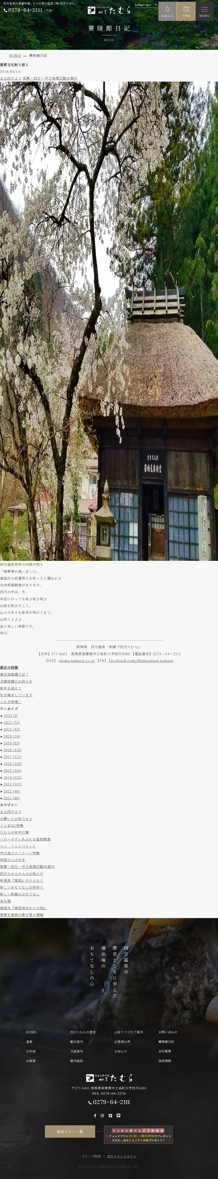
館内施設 (76, 1061)
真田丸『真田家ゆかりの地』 (23, 907)
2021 (12, 729)
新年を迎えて (11, 688)
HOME (31, 1032)
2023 (11, 715)
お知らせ (120, 1051)
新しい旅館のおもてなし (20, 894)
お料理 (31, 1051)
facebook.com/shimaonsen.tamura (140, 660)
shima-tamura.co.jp (77, 660)
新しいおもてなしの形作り (21, 887)
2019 (12, 743)
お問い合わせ (168, 1032)
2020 (12, 736)
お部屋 (31, 1061)
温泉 (29, 1041)
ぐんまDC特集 (12, 825)
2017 (13, 756)
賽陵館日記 (166, 1041)
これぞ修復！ (11, 701)
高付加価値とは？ (14, 674)
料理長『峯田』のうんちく (21, 880)
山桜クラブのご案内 (128, 1032)
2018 (13, 749)
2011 (12, 797)
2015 (13, 770)
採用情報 (164, 1061)
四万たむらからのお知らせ (21, 873)
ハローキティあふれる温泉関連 (25, 839)
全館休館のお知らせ (16, 681)
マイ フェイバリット (18, 846)
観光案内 (76, 1041)
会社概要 (164, 1051)
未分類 (5, 901)
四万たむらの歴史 (83, 1032)
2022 (12, 722)
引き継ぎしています (16, 694)
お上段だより (11, 78)
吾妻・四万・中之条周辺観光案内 (50, 78)
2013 (13, 784)
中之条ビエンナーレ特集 (20, 852)
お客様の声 (122, 1041)
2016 (13, 763)
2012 (12, 791)
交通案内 (76, 1051)
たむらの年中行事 (14, 832)
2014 (13, 777)
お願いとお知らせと (16, 818)
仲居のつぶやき (12, 859)
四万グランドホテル (122, 1156)
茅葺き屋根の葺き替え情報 (21, 914)
